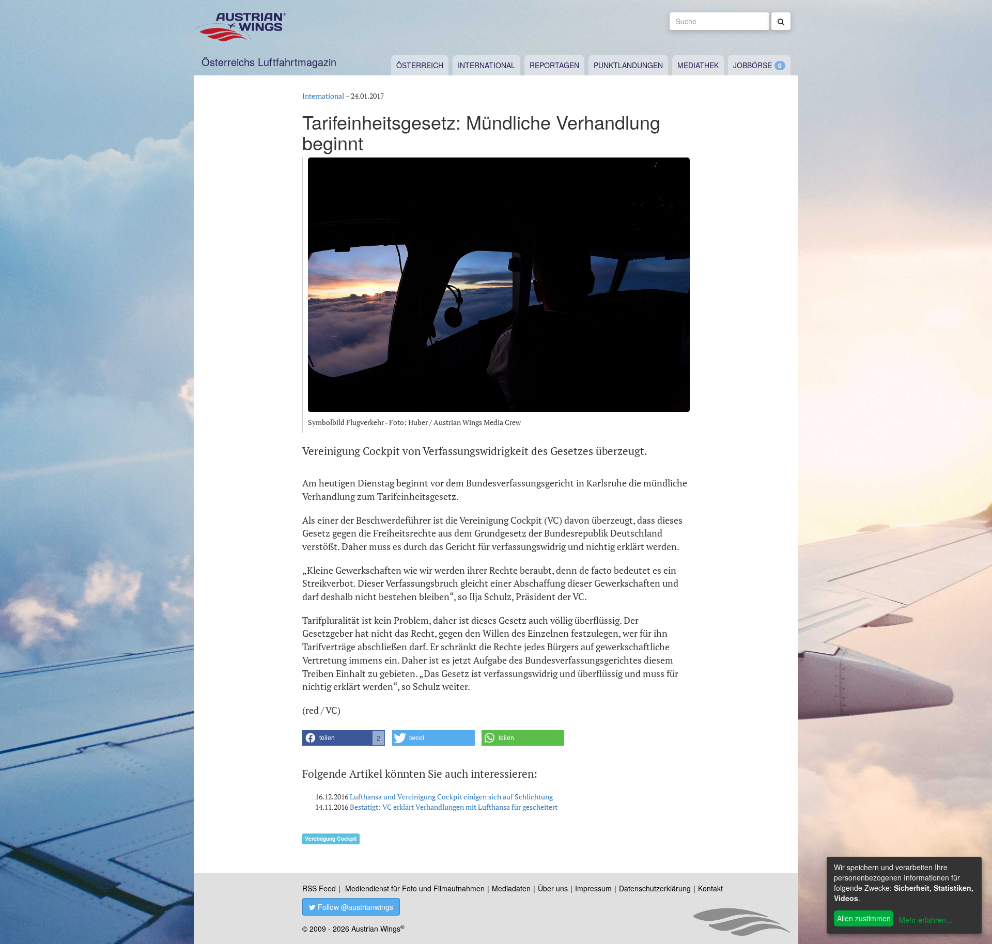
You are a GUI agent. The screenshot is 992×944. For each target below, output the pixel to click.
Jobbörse (752, 65)
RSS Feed (319, 888)
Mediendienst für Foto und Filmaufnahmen (415, 888)
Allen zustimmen (864, 918)
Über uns (553, 888)
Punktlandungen (628, 65)
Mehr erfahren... (925, 920)
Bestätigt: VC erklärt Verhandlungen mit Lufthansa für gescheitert (453, 807)
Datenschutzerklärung (655, 888)
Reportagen (554, 65)
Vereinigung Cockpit (331, 838)
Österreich (419, 65)
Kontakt (710, 888)
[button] (343, 738)
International (486, 65)
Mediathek (698, 65)
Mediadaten (511, 888)
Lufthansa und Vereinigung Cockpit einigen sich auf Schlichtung (451, 796)
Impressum (593, 888)
